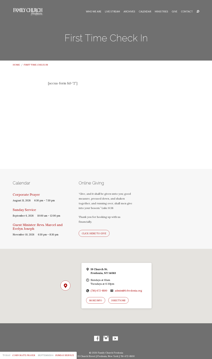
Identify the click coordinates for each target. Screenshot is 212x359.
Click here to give (94, 233)
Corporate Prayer (26, 195)
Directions (118, 300)
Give (174, 11)
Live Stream (112, 11)
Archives (129, 11)
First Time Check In (36, 64)
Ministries (161, 11)
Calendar (145, 11)
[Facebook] (96, 338)
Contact (187, 11)
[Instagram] (106, 338)
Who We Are (93, 11)
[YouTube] (115, 338)
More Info (95, 300)
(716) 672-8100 (99, 290)
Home (16, 64)
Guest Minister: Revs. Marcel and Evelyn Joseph (38, 227)
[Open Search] (198, 11)
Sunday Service (24, 210)
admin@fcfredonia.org (128, 290)
